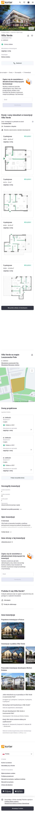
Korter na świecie (6, 762)
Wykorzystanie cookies (8, 773)
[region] (17, 385)
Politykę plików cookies (11, 801)
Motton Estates (5, 57)
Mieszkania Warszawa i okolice (10, 365)
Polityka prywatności (7, 776)
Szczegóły (18, 72)
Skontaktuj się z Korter (8, 765)
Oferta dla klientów (7, 785)
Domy (11, 72)
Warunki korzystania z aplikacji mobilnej (13, 779)
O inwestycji (27, 72)
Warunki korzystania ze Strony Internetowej (17, 803)
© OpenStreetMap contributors (27, 401)
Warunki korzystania (7, 782)
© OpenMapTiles (16, 401)
